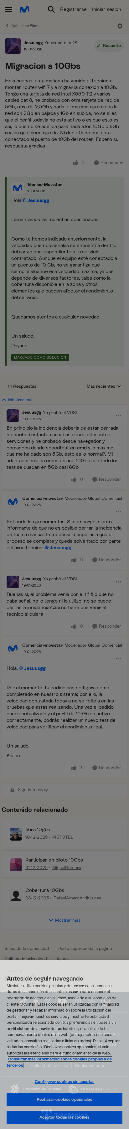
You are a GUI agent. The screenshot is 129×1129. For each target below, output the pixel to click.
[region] (64, 1044)
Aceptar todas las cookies (64, 1117)
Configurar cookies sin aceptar (65, 1081)
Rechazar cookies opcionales (64, 1099)
